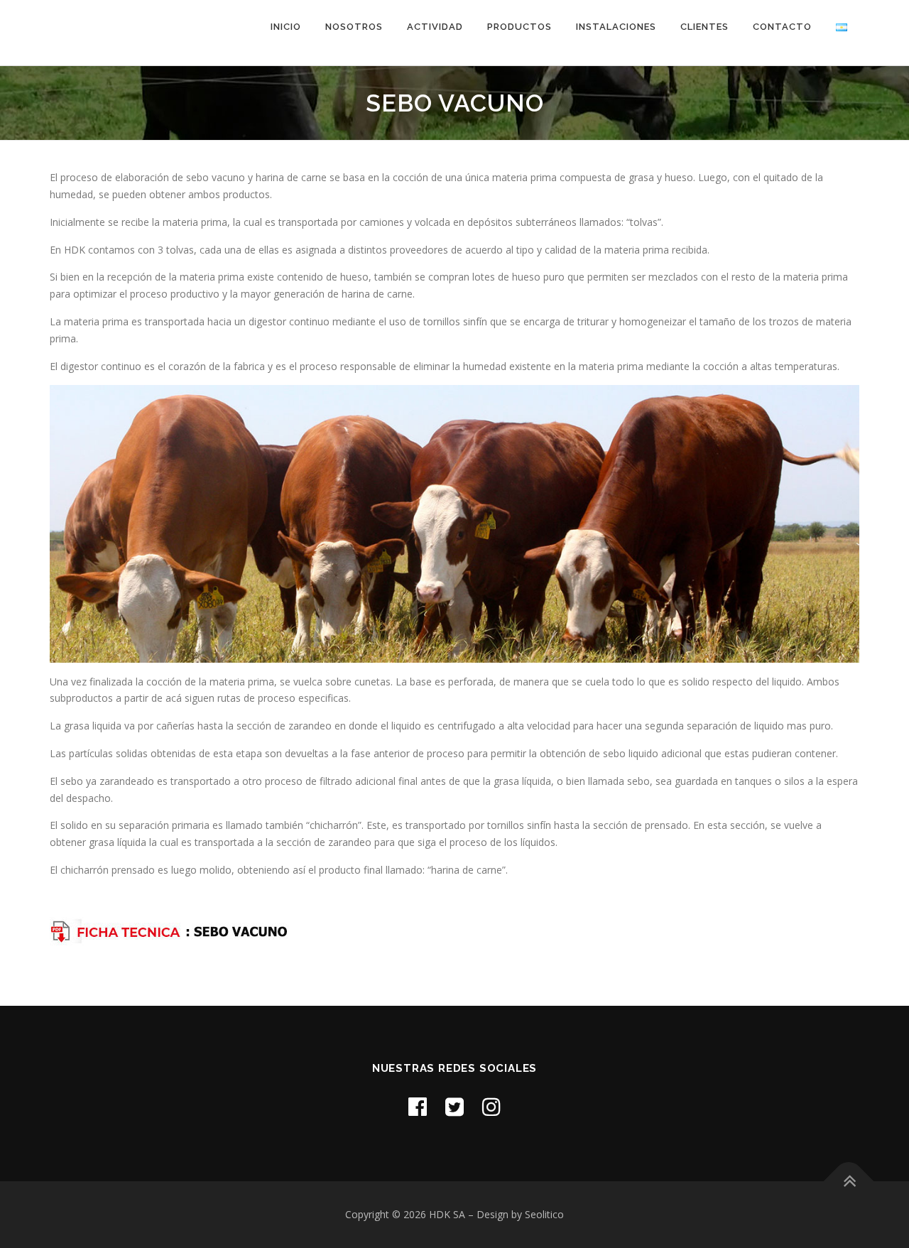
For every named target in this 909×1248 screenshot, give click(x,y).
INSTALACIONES (616, 26)
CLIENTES (704, 26)
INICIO (286, 26)
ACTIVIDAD (435, 26)
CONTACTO (782, 26)
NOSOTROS (354, 26)
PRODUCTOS (519, 26)
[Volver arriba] (849, 1181)
